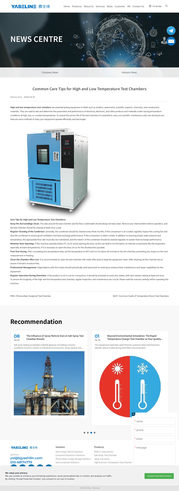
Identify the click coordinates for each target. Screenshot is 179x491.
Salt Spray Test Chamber (105, 455)
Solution (60, 447)
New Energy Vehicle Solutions (69, 451)
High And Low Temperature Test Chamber (113, 462)
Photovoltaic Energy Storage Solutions (73, 458)
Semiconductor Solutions (67, 462)
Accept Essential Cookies (159, 476)
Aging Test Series (101, 458)
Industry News (129, 72)
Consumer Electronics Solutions (70, 455)
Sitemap (95, 487)
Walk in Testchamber (103, 451)
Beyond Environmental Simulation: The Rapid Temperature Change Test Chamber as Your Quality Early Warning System (134, 337)
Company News (50, 72)
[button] (84, 433)
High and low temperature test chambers (30, 107)
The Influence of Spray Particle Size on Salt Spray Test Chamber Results (55, 337)
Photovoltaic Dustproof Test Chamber (33, 295)
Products (99, 447)
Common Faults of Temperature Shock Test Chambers (144, 295)
